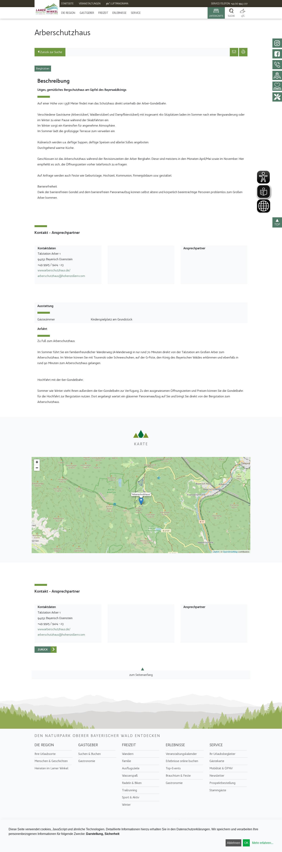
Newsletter (216, 775)
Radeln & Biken (132, 783)
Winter (126, 804)
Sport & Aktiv (130, 797)
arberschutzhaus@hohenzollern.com (61, 276)
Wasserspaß (130, 775)
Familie (126, 761)
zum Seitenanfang (141, 674)
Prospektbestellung (222, 783)
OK (246, 842)
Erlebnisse (119, 13)
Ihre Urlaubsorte (45, 754)
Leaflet (216, 551)
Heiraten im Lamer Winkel (51, 768)
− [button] (37, 467)
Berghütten (42, 68)
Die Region (68, 13)
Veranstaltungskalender (181, 754)
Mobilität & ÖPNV (221, 768)
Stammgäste (217, 790)
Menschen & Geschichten (51, 761)
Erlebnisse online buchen (182, 761)
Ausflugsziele (130, 768)
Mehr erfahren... (262, 842)
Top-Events (173, 768)
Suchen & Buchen (89, 754)
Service (136, 13)
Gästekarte (216, 761)
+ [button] (37, 462)
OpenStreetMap (230, 551)
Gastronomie (86, 761)
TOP (277, 224)
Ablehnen (233, 842)
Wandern (128, 754)
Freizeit (103, 13)
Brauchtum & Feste (178, 775)
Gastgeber (87, 13)
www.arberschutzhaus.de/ (54, 270)
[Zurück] (54, 649)
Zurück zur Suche (50, 52)
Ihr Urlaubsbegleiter (222, 754)
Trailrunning (129, 790)
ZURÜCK (43, 649)
